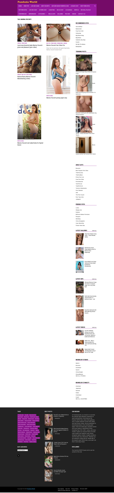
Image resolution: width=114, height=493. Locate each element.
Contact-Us (81, 14)
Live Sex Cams (35, 6)
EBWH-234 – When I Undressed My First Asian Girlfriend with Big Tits (90, 343)
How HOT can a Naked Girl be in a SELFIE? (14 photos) (61, 415)
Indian (77, 392)
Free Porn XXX (79, 31)
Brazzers (78, 168)
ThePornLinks (79, 172)
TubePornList (79, 186)
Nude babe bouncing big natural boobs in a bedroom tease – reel (90, 297)
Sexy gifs (29, 437)
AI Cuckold (69, 10)
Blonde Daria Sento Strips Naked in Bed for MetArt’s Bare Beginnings (90, 250)
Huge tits (32, 430)
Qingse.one (79, 210)
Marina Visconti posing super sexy (56, 98)
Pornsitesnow (79, 181)
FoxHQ (77, 42)
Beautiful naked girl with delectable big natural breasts (90, 311)
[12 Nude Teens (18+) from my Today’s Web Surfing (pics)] (49, 442)
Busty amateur (36, 420)
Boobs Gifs (24, 418)
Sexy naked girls (36, 437)
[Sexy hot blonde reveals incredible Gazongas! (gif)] (49, 470)
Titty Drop (26, 441)
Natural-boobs (21, 434)
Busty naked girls (31, 422)
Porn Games (61, 488)
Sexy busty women (22, 437)
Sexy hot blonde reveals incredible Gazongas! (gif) (60, 471)
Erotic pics (20, 428)
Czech (77, 397)
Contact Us (74, 490)
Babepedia (78, 46)
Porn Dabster (79, 190)
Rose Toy (26, 6)
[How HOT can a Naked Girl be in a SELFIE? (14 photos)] (49, 415)
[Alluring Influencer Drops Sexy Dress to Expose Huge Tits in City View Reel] (80, 282)
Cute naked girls (28, 426)
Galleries (60, 14)
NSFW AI (76, 10)
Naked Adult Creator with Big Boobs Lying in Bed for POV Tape (90, 351)
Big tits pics (26, 416)
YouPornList (79, 183)
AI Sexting (52, 10)
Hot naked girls (26, 430)
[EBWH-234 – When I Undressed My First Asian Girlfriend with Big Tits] (80, 340)
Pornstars (60, 43)
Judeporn (78, 199)
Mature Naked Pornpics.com (60, 6)
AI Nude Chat (74, 6)
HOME (20, 6)
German (78, 390)
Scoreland (78, 367)
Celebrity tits (20, 426)
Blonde (19, 418)
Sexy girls (29, 74)
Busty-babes (20, 420)
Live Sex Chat (33, 10)
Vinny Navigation (80, 221)
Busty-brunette (28, 420)
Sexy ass (33, 436)
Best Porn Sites (85, 6)
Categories (41, 14)
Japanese (78, 388)
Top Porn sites (22, 10)
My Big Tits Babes (80, 44)
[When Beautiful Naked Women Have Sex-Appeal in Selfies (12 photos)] (49, 428)
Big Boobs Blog (80, 35)
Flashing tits (26, 428)
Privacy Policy (74, 488)
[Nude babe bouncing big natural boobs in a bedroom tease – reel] (80, 296)
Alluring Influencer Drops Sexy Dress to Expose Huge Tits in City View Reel (91, 284)
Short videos (28, 439)
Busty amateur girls (22, 422)
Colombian (78, 395)
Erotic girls (49, 95)
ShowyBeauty (79, 374)
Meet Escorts (45, 6)
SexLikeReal (79, 26)
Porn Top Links (80, 197)
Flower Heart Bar (80, 225)
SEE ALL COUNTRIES (81, 399)
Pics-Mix (67, 14)
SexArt (77, 370)
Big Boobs (78, 37)
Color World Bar (80, 223)
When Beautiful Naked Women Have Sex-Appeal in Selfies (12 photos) (61, 430)
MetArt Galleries (21, 432)
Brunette (37, 418)
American (78, 386)
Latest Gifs (79, 279)
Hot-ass (19, 430)
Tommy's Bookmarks (81, 188)
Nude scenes (21, 436)
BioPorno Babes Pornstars (83, 214)
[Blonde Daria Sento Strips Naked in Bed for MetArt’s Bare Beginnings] (80, 247)
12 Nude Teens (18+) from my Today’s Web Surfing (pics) (61, 443)
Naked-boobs (29, 432)
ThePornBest (79, 175)
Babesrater (79, 29)
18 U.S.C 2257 (83, 488)
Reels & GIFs (51, 14)
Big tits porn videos (34, 416)
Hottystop (78, 33)
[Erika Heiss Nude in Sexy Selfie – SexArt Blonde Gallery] (80, 234)
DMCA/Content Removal (64, 490)
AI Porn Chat (43, 10)
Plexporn (78, 216)
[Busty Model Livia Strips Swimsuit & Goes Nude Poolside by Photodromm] (80, 261)
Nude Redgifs (35, 434)
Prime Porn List (80, 177)
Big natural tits (33, 414)
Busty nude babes (22, 424)
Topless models (32, 441)
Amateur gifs (20, 414)
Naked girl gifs (36, 432)
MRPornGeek (32, 14)
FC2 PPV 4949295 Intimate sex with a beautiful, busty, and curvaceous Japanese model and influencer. (90, 333)
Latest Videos (80, 327)
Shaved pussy (21, 439)
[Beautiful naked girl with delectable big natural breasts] (80, 310)
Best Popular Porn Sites (82, 170)
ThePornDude (22, 14)
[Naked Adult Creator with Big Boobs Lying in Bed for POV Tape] (80, 349)
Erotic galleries (36, 426)
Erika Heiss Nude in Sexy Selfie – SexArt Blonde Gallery (91, 235)
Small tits (34, 439)
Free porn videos (33, 428)
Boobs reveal (31, 418)
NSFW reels (28, 434)
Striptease (20, 441)
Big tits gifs (20, 416)
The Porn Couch (80, 194)
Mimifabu (78, 219)
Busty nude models (31, 424)
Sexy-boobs (27, 436)
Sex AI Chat (60, 10)
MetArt (77, 363)
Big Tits (48, 43)
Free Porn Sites (80, 179)
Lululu (77, 207)
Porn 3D (68, 488)
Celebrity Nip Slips (80, 40)
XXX (77, 192)
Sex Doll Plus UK (86, 10)
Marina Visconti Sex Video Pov (55, 45)
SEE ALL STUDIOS (81, 376)
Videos (74, 14)
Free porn (24, 43)
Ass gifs (26, 414)
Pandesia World (31, 488)
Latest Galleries (81, 230)
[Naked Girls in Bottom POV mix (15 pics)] (49, 456)
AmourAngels (79, 372)
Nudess (78, 212)
